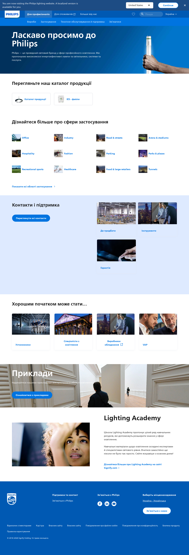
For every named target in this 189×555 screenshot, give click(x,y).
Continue (168, 5)
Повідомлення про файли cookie (102, 525)
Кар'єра (40, 525)
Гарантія (105, 268)
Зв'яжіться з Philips (62, 501)
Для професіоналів (38, 14)
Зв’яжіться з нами (156, 511)
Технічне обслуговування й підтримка (83, 22)
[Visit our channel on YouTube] (114, 503)
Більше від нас (88, 14)
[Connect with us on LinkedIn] (107, 503)
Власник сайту (55, 525)
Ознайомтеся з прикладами (32, 395)
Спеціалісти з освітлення (71, 342)
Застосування (48, 22)
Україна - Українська (154, 501)
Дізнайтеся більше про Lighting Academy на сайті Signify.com (133, 466)
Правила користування (18, 531)
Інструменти (149, 230)
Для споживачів (63, 14)
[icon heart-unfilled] (133, 14)
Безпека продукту (171, 525)
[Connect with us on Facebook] (99, 503)
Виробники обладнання (112, 342)
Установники (23, 344)
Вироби (31, 22)
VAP (145, 344)
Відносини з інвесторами (19, 525)
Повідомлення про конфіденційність (140, 525)
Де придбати (108, 230)
